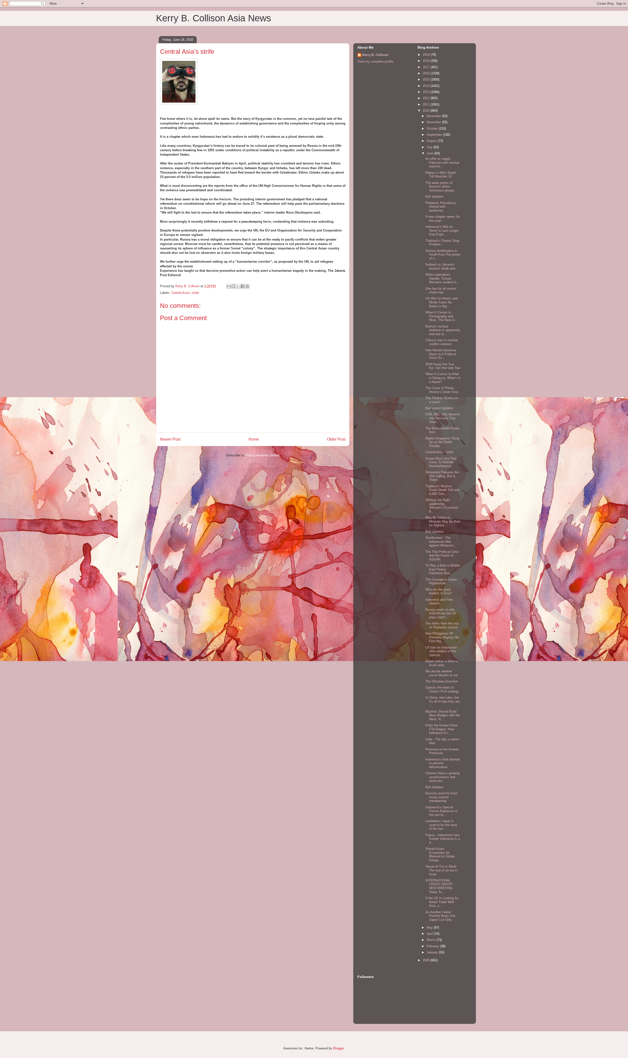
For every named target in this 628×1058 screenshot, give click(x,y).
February (433, 946)
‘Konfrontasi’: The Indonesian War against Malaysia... (440, 541)
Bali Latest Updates (439, 408)
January (433, 952)
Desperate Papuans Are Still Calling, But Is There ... (442, 476)
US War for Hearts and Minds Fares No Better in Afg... (441, 302)
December (434, 116)
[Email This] (228, 286)
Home (254, 439)
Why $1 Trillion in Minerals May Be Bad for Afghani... (442, 521)
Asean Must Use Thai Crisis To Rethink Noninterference (440, 462)
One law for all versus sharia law (440, 290)
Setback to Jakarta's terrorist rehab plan (440, 266)
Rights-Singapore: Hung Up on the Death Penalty (442, 442)
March (431, 940)
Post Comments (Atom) (262, 455)
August (432, 141)
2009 (427, 960)
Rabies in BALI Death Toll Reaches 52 (440, 174)
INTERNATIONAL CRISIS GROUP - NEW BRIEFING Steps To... (439, 886)
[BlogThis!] (233, 286)
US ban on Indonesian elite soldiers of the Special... (441, 651)
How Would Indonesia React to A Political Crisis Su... (440, 354)
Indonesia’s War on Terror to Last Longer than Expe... (441, 230)
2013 (427, 92)
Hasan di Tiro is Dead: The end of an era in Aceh (441, 870)
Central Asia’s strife (185, 293)
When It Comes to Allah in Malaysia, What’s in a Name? (442, 377)
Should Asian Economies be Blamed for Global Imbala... (440, 854)
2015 (427, 79)
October (433, 128)
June (430, 153)
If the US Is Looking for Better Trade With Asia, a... (441, 902)
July (430, 147)
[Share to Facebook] (242, 286)
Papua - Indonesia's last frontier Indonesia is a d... (442, 838)
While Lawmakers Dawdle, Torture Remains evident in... (442, 278)
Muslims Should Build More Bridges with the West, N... (442, 715)
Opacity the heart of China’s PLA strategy (442, 689)
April (430, 934)
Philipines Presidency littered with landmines (440, 206)
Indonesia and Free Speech (439, 601)
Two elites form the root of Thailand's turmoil (442, 625)
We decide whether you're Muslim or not (441, 673)
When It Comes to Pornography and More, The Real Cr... (441, 316)
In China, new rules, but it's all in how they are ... (442, 701)
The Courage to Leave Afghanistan (441, 581)
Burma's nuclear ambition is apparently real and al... (442, 330)
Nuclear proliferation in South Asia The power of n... (442, 254)
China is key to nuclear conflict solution (441, 342)
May (430, 927)
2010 (427, 110)
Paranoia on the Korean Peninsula (442, 751)
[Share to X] (238, 286)
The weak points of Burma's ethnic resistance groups (439, 186)
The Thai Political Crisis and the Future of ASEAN (442, 555)
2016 (427, 73)
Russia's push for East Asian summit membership (441, 797)
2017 (427, 67)
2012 (427, 98)
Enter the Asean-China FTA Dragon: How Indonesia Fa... (441, 729)
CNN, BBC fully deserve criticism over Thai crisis (442, 418)
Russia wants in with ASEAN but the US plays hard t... (440, 613)
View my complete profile (375, 61)
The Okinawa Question (441, 681)
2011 (427, 104)
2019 (427, 54)
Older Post (336, 439)
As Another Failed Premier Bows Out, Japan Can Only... (440, 916)
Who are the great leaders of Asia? (438, 591)
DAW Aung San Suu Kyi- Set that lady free (442, 366)
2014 (427, 86)
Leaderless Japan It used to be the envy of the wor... (441, 824)
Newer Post (170, 439)
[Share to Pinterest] (247, 286)
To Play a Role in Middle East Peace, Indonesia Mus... (442, 569)
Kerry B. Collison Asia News (213, 18)
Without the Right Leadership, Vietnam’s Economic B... (441, 505)
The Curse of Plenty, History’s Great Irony (441, 390)
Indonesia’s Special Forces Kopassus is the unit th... (441, 811)
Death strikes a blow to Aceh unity (441, 663)
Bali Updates (434, 196)
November (434, 122)
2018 (427, 61)
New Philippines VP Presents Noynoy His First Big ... (442, 637)
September (435, 134)
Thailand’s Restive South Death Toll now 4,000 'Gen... (442, 490)
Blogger (338, 1048)
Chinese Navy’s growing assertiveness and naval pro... (442, 777)
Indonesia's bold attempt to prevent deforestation (442, 763)
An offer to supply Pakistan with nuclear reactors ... (442, 162)
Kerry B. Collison (375, 55)
